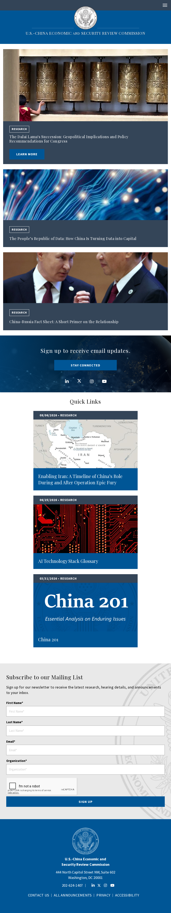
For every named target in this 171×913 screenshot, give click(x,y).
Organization (15, 761)
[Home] (85, 17)
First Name (14, 703)
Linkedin (67, 377)
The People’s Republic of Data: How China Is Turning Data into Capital (73, 238)
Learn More (27, 154)
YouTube (104, 377)
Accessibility (127, 895)
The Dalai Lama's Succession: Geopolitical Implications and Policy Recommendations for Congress (68, 139)
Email (10, 741)
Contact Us (38, 895)
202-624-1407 (72, 885)
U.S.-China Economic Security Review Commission (85, 33)
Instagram (92, 377)
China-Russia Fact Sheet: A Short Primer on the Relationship (64, 321)
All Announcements (73, 895)
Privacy (103, 895)
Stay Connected (85, 365)
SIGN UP (86, 802)
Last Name (13, 722)
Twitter (79, 377)
